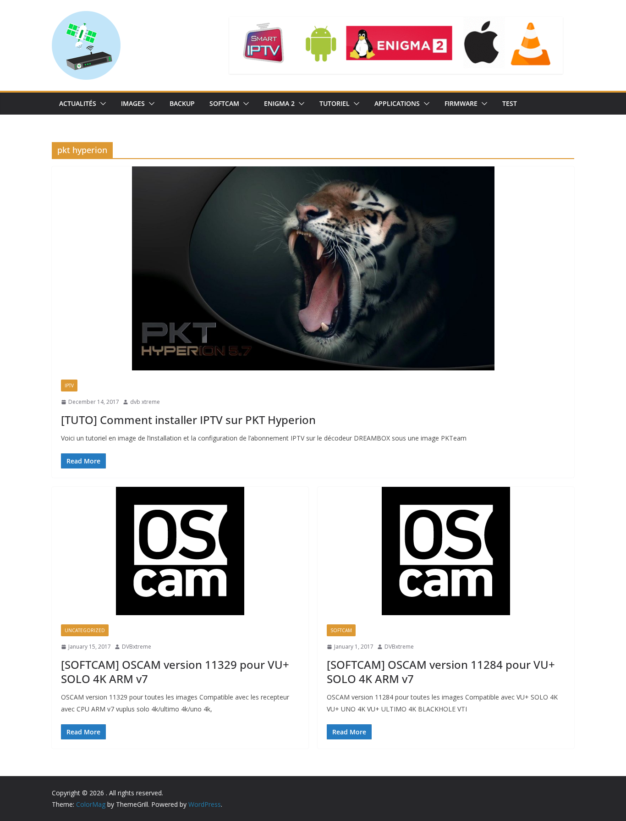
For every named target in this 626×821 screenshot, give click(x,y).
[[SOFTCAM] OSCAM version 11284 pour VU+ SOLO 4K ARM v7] (446, 551)
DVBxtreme (136, 646)
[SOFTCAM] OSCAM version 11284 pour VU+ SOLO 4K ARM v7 (441, 671)
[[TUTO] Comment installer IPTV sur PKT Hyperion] (313, 268)
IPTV (69, 385)
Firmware (461, 103)
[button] (101, 103)
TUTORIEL (334, 103)
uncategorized (85, 630)
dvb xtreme (145, 402)
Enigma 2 (279, 103)
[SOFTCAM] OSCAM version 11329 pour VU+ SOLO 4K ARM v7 (175, 671)
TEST (509, 103)
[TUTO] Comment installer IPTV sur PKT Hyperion (188, 419)
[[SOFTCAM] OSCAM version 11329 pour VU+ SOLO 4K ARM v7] (180, 551)
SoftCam (224, 103)
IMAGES (133, 103)
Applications (397, 103)
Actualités (77, 103)
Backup (182, 103)
